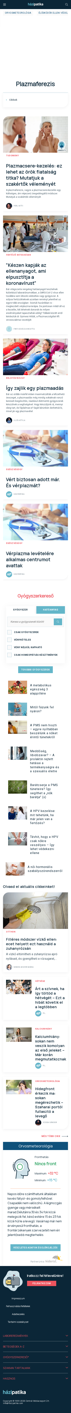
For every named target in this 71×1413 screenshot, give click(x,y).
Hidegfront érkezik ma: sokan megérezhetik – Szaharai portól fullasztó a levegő (49, 1102)
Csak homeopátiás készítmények (36, 655)
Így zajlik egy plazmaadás (35, 388)
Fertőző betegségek (18, 255)
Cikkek (13, 100)
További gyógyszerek (35, 669)
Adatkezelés (18, 1314)
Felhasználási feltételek (18, 1306)
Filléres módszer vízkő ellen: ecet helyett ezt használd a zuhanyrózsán (31, 944)
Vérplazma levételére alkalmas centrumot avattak (30, 559)
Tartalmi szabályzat (18, 1322)
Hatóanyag (50, 609)
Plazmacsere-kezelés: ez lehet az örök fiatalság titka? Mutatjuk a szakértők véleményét (34, 175)
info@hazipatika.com (13, 1403)
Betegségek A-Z (13, 1346)
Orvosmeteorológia (18, 13)
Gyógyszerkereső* (16, 1357)
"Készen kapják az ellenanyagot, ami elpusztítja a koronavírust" (26, 274)
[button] (35, 1336)
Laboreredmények (15, 1336)
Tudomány (12, 155)
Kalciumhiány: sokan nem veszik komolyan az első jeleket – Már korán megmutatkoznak (50, 1047)
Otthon (10, 932)
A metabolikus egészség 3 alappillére (40, 689)
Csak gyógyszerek (26, 632)
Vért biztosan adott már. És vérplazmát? (33, 482)
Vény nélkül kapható (28, 647)
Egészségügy (14, 469)
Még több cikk (50, 1136)
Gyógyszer (20, 609)
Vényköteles (22, 639)
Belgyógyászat (15, 378)
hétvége (40, 981)
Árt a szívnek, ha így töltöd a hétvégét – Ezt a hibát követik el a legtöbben (50, 997)
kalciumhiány (43, 1029)
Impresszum (18, 1298)
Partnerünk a (37, 1261)
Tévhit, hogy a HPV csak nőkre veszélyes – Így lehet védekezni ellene (44, 845)
